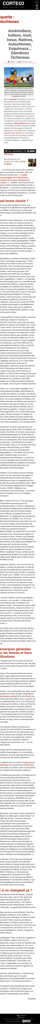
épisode (13, 99)
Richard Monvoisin (26, 61)
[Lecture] (6, 151)
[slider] (32, 151)
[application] (20, 151)
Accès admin (22, 1015)
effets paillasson (20, 123)
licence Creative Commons (13, 1021)
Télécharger (9, 154)
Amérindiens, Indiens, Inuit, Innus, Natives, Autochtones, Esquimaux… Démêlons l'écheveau (20, 44)
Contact (22, 1017)
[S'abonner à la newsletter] (37, 8)
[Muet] (28, 151)
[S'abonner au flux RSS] (37, 5)
